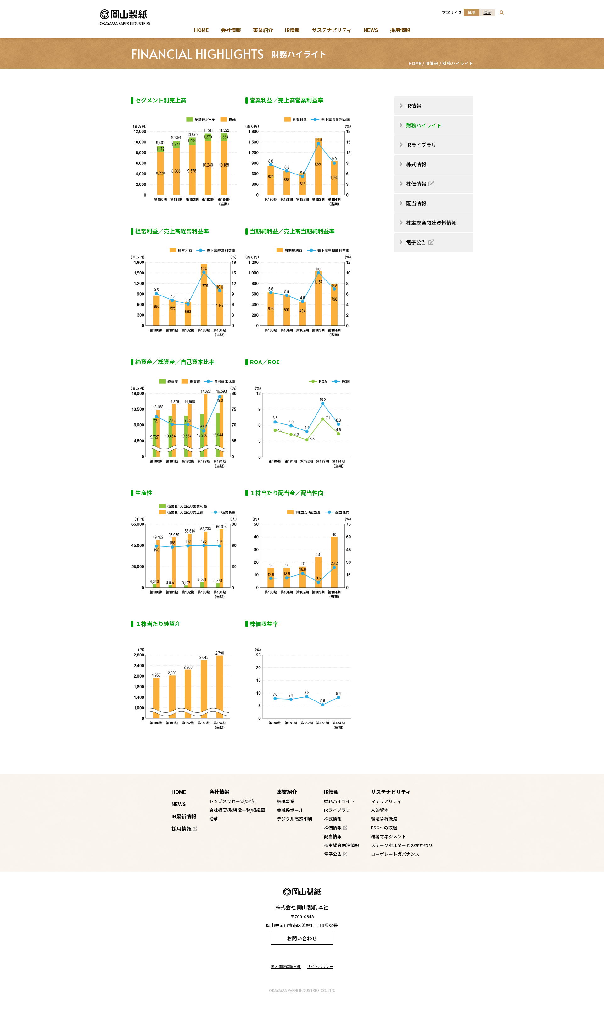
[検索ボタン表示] (501, 12)
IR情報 (431, 63)
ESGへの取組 (384, 827)
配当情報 (333, 836)
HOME (415, 63)
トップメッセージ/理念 (232, 801)
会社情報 (219, 791)
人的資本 (380, 810)
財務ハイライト (339, 801)
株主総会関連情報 (341, 845)
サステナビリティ (391, 791)
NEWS (178, 804)
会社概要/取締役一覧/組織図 (237, 810)
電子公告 (333, 854)
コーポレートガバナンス (395, 854)
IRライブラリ (337, 810)
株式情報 (333, 819)
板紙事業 (285, 801)
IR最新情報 (183, 816)
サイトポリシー (320, 966)
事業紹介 (287, 791)
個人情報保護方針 (286, 966)
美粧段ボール (290, 810)
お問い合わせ (302, 938)
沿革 (213, 819)
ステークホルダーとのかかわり (402, 845)
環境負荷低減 (384, 819)
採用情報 (181, 828)
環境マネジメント (388, 836)
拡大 (487, 12)
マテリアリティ (386, 801)
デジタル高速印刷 (294, 819)
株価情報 (333, 827)
